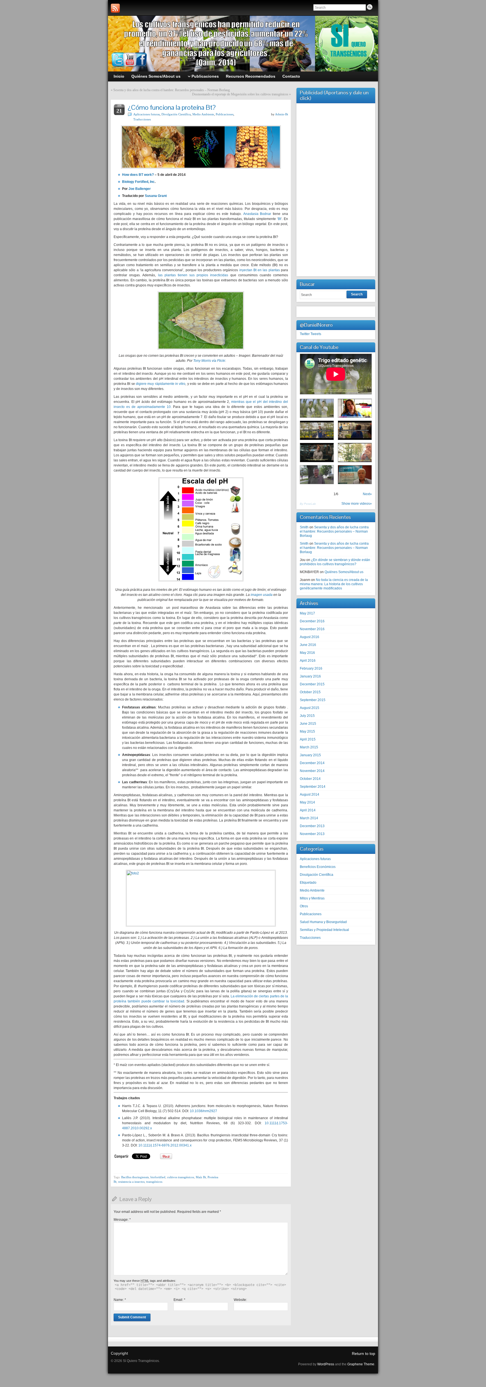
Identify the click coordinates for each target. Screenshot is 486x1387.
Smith (304, 527)
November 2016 (312, 629)
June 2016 (308, 645)
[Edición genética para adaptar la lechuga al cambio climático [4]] (317, 430)
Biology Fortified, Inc (138, 182)
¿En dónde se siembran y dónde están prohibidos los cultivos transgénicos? (335, 562)
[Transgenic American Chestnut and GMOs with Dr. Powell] (317, 474)
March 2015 (309, 747)
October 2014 (310, 779)
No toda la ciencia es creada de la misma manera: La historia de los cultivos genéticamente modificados (334, 584)
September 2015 (312, 700)
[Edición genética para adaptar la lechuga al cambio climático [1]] (355, 452)
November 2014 (312, 771)
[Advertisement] (336, 189)
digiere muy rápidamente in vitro (160, 384)
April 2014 (308, 810)
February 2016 (311, 668)
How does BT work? (138, 175)
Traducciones (142, 119)
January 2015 (310, 755)
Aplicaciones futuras (146, 114)
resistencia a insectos (131, 1181)
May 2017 (307, 613)
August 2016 (309, 637)
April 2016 (308, 661)
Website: (240, 1300)
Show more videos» (356, 504)
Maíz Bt (201, 1177)
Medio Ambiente (203, 114)
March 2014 (309, 818)
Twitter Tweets (310, 334)
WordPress (325, 1364)
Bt (279, 219)
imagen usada (262, 595)
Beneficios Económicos (318, 867)
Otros (304, 906)
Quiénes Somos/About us (344, 572)
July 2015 (307, 716)
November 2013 (312, 834)
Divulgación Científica (176, 114)
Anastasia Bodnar (257, 214)
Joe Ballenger (140, 189)
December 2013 (312, 826)
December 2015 (312, 684)
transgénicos (154, 1181)
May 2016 (307, 653)
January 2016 (310, 676)
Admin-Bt (281, 114)
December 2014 (312, 763)
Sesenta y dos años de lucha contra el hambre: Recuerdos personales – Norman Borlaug (171, 90)
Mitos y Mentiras (312, 898)
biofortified (157, 1177)
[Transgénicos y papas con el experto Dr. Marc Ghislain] (355, 474)
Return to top (363, 1353)
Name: (120, 1300)
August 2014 (309, 794)
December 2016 (312, 621)
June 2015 (308, 724)
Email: (179, 1300)
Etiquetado (308, 883)
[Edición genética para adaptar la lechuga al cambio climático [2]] (355, 430)
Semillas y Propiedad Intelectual (324, 930)
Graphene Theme (360, 1364)
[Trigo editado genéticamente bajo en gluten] (317, 408)
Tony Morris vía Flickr (209, 361)
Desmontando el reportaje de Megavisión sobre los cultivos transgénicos (240, 94)
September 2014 (312, 787)
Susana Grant (156, 196)
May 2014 (307, 802)
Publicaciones (224, 114)
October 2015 (310, 692)
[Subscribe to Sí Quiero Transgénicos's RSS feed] (115, 8)
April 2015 (308, 739)
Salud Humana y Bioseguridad (323, 922)
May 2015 (307, 731)
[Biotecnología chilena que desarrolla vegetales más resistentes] (355, 408)
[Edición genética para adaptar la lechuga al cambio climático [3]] (317, 452)
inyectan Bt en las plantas (259, 270)
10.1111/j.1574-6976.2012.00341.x (165, 1145)
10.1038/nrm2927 (203, 1111)
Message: (122, 1220)
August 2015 (309, 708)
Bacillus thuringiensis (135, 1177)
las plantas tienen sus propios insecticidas (192, 275)
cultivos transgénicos (180, 1177)
